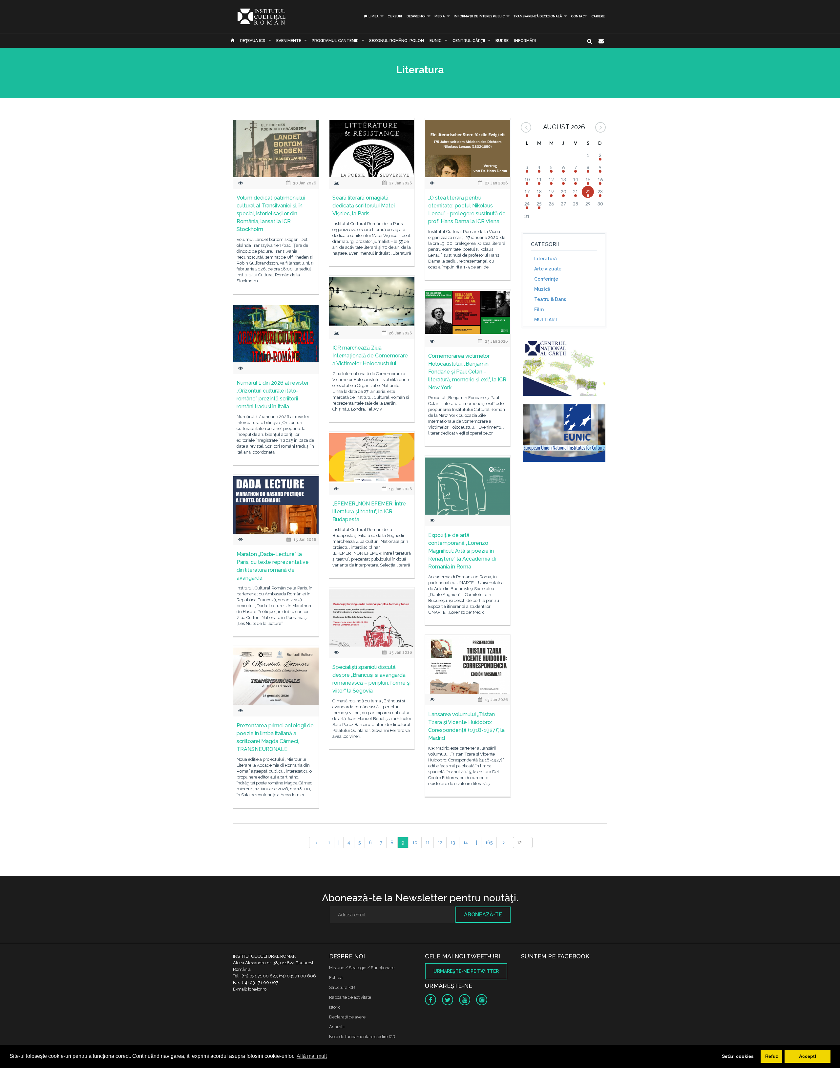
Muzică (542, 289)
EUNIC (436, 40)
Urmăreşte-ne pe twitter (466, 971)
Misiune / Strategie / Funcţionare (361, 967)
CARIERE (598, 16)
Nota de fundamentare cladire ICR (362, 1036)
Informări (525, 40)
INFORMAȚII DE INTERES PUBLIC (479, 16)
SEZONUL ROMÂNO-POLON (396, 40)
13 (453, 842)
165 (489, 842)
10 (414, 842)
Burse (502, 40)
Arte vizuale (547, 268)
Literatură (545, 258)
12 (440, 842)
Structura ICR (342, 987)
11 (428, 842)
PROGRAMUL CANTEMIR (335, 40)
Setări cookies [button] (738, 1056)
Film (539, 309)
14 (465, 842)
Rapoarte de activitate (350, 997)
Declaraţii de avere (347, 1017)
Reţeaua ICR (252, 40)
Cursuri (395, 16)
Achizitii (337, 1026)
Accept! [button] (807, 1056)
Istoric (335, 1007)
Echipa (336, 977)
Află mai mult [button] (312, 1056)
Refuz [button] (771, 1056)
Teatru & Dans (550, 299)
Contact (579, 16)
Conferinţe (546, 279)
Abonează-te (483, 914)
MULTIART (546, 319)
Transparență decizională (538, 16)
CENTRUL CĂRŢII (468, 40)
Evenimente (288, 40)
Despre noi (416, 16)
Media (439, 16)
